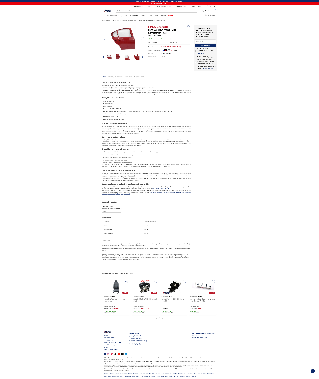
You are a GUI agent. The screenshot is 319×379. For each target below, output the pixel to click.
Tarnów (176, 376)
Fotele (156, 15)
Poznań (125, 373)
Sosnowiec (190, 373)
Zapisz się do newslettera (111, 350)
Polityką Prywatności (208, 68)
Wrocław (117, 373)
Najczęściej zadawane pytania (163, 6)
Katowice (157, 373)
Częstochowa (168, 373)
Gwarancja (128, 77)
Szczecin (135, 373)
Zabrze (105, 376)
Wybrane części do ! (158, 3)
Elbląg (162, 376)
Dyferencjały (144, 15)
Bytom (109, 376)
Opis (104, 77)
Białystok (151, 373)
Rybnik (121, 376)
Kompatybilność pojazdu (115, 77)
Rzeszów (180, 373)
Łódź (121, 373)
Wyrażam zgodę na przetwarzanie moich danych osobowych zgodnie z (206, 51)
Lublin (140, 373)
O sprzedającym (139, 77)
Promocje (170, 15)
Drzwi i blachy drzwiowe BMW (160, 189)
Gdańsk (130, 373)
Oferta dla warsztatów (180, 6)
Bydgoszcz (145, 373)
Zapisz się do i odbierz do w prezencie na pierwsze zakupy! (159, 1)
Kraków (112, 373)
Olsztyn (204, 373)
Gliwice (200, 373)
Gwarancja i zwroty (138, 6)
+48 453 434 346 (136, 345)
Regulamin (107, 335)
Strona (193, 6)
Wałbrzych (193, 376)
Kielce (195, 373)
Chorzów (188, 376)
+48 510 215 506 (135, 343)
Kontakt (149, 6)
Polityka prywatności (109, 338)
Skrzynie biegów (134, 15)
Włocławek (182, 376)
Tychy (137, 376)
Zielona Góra (115, 376)
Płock (166, 376)
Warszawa (106, 373)
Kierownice (163, 15)
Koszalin (171, 376)
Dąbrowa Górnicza (155, 376)
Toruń (185, 373)
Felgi (151, 15)
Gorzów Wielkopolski (145, 376)
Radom (175, 373)
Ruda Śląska (127, 376)
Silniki (126, 15)
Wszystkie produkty (109, 345)
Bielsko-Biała (210, 373)
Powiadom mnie (205, 45)
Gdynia (162, 373)
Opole (133, 376)
